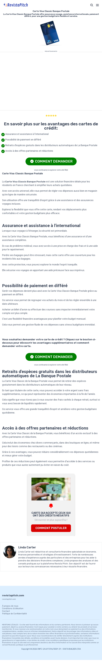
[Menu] (97, 5)
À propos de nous (10, 606)
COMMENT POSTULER (51, 528)
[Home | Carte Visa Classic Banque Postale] (26, 5)
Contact (6, 611)
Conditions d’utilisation (12, 608)
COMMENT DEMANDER (53, 161)
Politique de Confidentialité (14, 613)
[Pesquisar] (92, 5)
